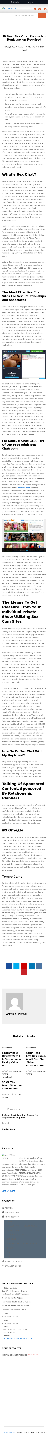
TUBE (7, 1257)
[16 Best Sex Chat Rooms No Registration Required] (9, 966)
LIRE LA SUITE (8, 1191)
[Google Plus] (11, 1275)
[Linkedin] (19, 1275)
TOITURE (9, 1248)
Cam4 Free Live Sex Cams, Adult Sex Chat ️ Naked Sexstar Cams (36, 1059)
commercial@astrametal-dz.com (17, 1338)
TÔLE (7, 1252)
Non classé (7, 1048)
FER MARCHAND (12, 1230)
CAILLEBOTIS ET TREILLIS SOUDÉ (21, 1226)
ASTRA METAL (27, 46)
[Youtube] (15, 1275)
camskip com (24, 488)
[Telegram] (32, 1275)
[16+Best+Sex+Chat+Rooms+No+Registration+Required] (16, 966)
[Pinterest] (23, 1275)
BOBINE (8, 1221)
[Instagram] (27, 1275)
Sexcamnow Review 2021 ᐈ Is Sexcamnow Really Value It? (11, 1059)
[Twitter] (7, 1275)
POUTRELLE (10, 1239)
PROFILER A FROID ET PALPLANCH (21, 1243)
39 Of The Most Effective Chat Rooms (12, 1085)
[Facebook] (3, 1275)
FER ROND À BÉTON (14, 1235)
